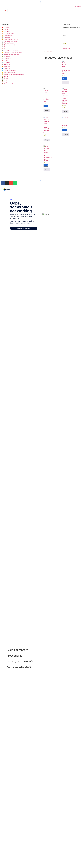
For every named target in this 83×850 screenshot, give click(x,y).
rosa (69, 48)
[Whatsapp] (15, 183)
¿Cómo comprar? (17, 649)
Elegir (65, 111)
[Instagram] (7, 183)
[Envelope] (11, 183)
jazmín (65, 48)
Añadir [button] (66, 83)
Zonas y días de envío (19, 661)
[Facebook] (3, 183)
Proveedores (14, 655)
